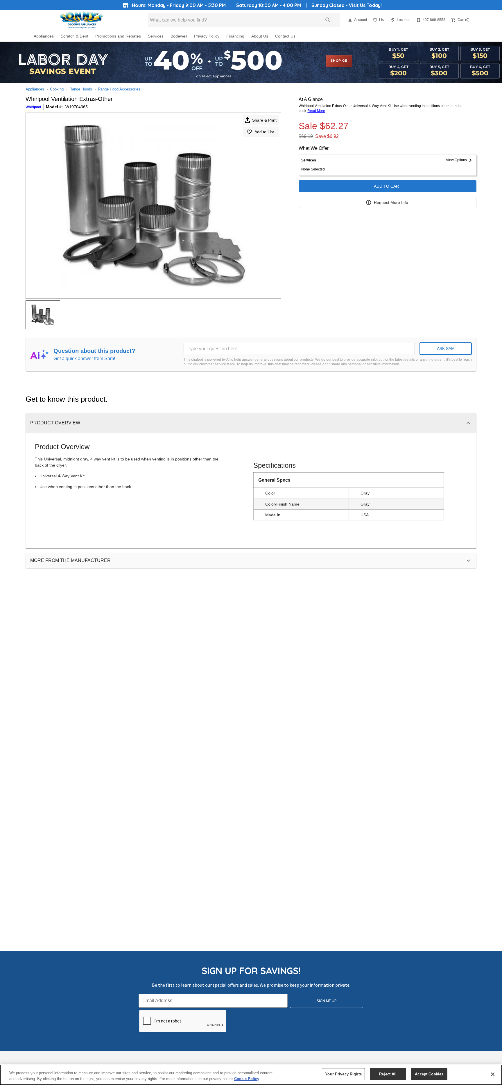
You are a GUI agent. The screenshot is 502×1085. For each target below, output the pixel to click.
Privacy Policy (206, 36)
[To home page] (81, 20)
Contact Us (285, 36)
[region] (251, 1074)
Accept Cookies (429, 1074)
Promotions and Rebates (118, 36)
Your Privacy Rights (343, 1074)
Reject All (388, 1074)
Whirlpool (33, 107)
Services (156, 36)
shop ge (339, 60)
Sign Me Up (327, 1000)
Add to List (264, 131)
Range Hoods (80, 89)
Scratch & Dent (74, 36)
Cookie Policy (246, 1079)
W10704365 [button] (76, 106)
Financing (235, 36)
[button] (350, 20)
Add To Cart (387, 186)
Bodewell (179, 36)
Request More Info (391, 202)
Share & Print (264, 120)
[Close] (492, 1074)
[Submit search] (328, 20)
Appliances (44, 36)
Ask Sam (446, 348)
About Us (259, 36)
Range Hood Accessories (119, 89)
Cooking (57, 89)
